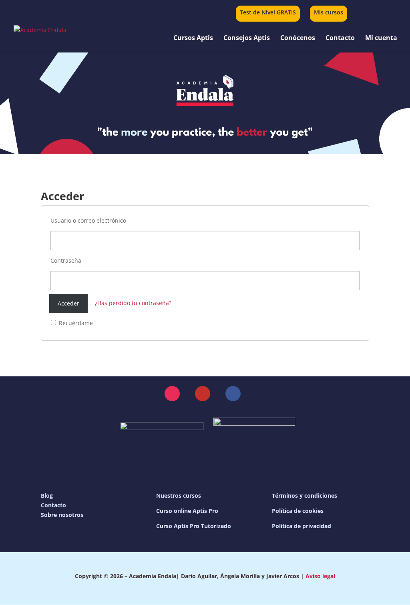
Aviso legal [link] (320, 576)
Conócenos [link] (297, 38)
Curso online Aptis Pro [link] (187, 511)
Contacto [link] (340, 38)
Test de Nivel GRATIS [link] (268, 13)
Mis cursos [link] (328, 13)
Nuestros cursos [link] (178, 495)
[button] (172, 393)
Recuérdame (75, 323)
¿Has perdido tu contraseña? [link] (133, 303)
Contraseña (65, 260)
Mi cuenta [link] (381, 38)
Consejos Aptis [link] (246, 38)
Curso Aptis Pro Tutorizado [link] (193, 526)
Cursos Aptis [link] (193, 38)
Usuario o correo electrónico (88, 220)
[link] (376, 12)
